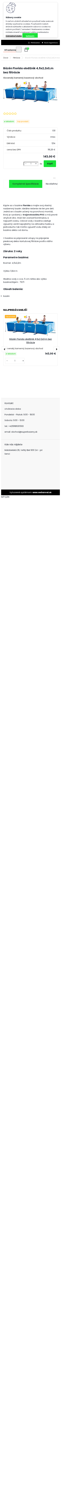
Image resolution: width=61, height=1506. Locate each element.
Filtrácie (16, 57)
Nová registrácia (51, 43)
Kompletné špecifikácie (25, 183)
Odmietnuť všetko (14, 36)
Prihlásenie (35, 43)
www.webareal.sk (41, 492)
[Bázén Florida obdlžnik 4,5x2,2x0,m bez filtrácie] (30, 92)
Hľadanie (10, 50)
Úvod (5, 57)
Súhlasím (30, 36)
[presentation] (4, 349)
